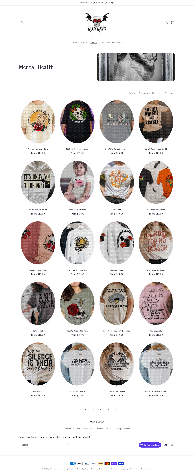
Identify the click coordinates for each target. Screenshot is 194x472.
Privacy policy (96, 469)
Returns (99, 428)
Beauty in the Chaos (38, 270)
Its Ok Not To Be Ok (38, 210)
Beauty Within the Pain (77, 331)
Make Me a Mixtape (77, 210)
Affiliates (88, 428)
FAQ (79, 428)
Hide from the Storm (156, 210)
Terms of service (111, 469)
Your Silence (37, 391)
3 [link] (93, 409)
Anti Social (38, 331)
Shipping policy (127, 469)
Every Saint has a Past (38, 149)
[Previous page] (70, 410)
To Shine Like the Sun (77, 270)
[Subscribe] (67, 445)
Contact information (144, 469)
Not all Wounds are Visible (156, 149)
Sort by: (132, 93)
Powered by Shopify (67, 469)
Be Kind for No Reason (156, 270)
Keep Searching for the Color (116, 331)
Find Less (116, 210)
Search (127, 428)
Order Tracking (113, 428)
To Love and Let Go (77, 391)
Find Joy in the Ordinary (77, 149)
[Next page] (124, 410)
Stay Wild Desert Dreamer (117, 149)
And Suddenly (156, 331)
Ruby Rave (54, 469)
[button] (22, 22)
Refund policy (82, 469)
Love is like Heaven (116, 391)
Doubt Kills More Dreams (156, 391)
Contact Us (69, 428)
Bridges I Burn (116, 270)
